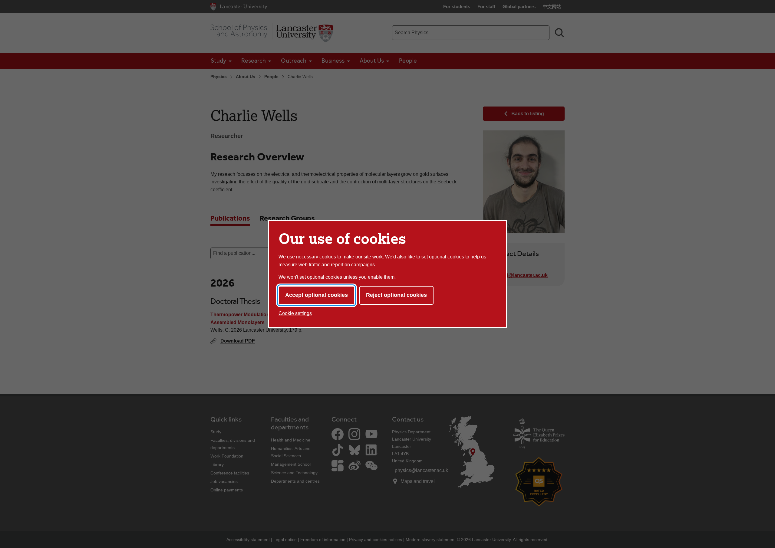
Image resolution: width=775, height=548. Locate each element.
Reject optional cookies (396, 295)
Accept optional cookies (316, 295)
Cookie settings (295, 313)
